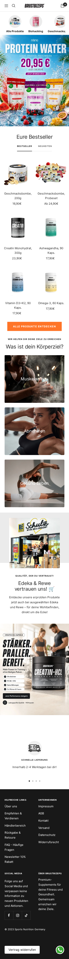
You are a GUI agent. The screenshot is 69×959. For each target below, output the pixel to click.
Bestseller (24, 146)
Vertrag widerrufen (22, 950)
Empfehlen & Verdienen (13, 816)
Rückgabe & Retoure (13, 835)
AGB (41, 813)
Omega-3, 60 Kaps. (51, 303)
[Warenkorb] (62, 5)
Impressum (45, 806)
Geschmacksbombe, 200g (18, 196)
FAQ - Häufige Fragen (14, 847)
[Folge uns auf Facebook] (9, 915)
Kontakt (43, 820)
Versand (43, 828)
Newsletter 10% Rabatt (15, 859)
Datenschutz (46, 835)
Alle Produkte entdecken (34, 326)
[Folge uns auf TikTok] (26, 915)
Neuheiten (45, 146)
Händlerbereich (15, 825)
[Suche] (13, 5)
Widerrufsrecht (48, 842)
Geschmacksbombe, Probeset (51, 196)
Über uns (11, 806)
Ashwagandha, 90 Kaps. (51, 250)
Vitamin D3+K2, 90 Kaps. (18, 305)
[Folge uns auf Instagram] (17, 915)
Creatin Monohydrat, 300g (18, 250)
